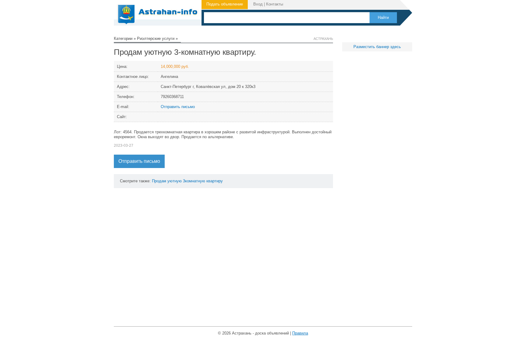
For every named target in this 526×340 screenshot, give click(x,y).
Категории (123, 38)
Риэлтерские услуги (155, 38)
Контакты (274, 4)
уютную (174, 181)
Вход (258, 4)
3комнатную (194, 181)
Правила (300, 333)
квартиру (214, 181)
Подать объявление (224, 4)
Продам (159, 181)
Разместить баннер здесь (377, 46)
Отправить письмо (178, 106)
